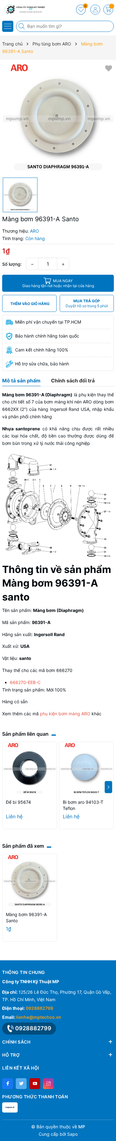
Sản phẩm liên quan (25, 734)
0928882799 (39, 1008)
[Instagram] (48, 1083)
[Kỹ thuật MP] (23, 9)
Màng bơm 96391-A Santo (26, 917)
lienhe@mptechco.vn (38, 1017)
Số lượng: (12, 264)
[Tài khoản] (95, 10)
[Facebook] (7, 1083)
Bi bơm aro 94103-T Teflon (83, 805)
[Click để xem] (58, 118)
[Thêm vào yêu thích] (108, 68)
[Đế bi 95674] (30, 769)
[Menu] (7, 26)
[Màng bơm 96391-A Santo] (30, 881)
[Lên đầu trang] (109, 1126)
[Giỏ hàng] (108, 10)
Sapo (72, 1134)
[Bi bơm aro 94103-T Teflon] (87, 769)
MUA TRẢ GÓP (87, 303)
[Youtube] (34, 1083)
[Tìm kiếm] (22, 26)
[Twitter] (21, 1083)
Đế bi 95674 (18, 802)
